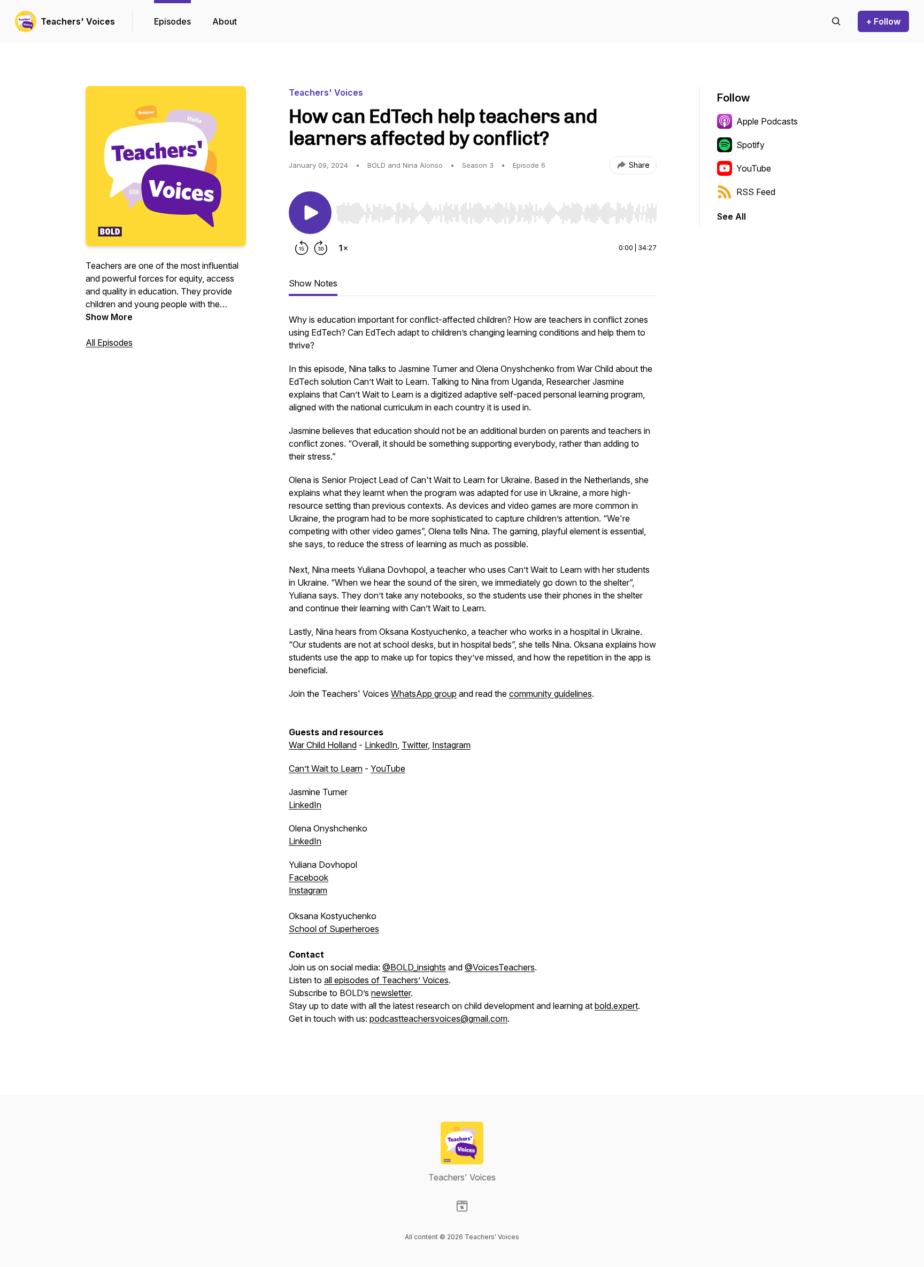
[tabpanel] (473, 674)
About (224, 21)
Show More (109, 317)
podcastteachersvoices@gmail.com (438, 1018)
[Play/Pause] (310, 212)
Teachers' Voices (78, 21)
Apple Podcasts (767, 121)
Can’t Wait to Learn (326, 768)
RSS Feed (755, 191)
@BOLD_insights (414, 967)
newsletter (391, 993)
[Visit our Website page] (462, 1206)
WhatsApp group (424, 693)
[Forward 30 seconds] (320, 247)
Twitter (415, 745)
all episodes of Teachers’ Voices (386, 980)
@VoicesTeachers (500, 967)
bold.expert (616, 1005)
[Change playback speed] (343, 247)
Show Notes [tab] (313, 283)
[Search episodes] (836, 21)
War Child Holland (323, 745)
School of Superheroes (334, 928)
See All (731, 216)
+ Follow (883, 21)
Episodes (172, 21)
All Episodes (109, 342)
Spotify (750, 144)
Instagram (451, 745)
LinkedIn (381, 745)
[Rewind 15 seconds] (301, 247)
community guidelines (550, 693)
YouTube (388, 768)
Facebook (308, 877)
